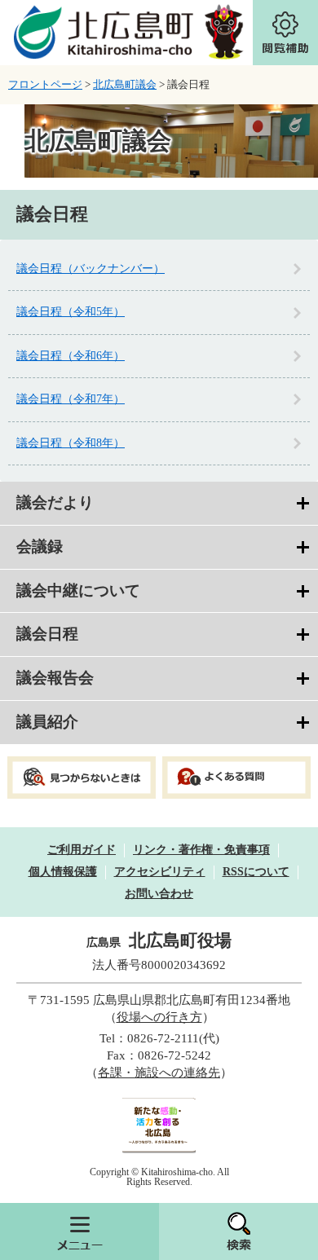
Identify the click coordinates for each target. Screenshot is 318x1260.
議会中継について (78, 590)
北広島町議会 (125, 84)
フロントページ (45, 84)
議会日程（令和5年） (70, 312)
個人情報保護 (63, 872)
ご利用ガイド (81, 850)
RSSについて (256, 872)
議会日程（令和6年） (70, 356)
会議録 (39, 546)
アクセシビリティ (159, 872)
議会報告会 (55, 677)
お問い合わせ (159, 894)
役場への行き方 (159, 1017)
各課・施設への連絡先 (159, 1072)
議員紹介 (47, 721)
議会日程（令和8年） (70, 443)
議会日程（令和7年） (70, 399)
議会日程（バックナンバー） (90, 268)
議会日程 (47, 633)
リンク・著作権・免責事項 (201, 850)
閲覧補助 (285, 32)
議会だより (55, 502)
